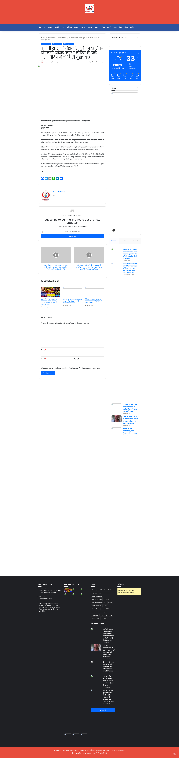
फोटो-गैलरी (96, 753)
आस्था (96, 27)
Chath (110, 602)
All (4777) (103, 710)
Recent (124, 241)
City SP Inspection (97, 605)
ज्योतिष (132, 27)
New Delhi (94, 612)
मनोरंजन (69, 27)
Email (43, 359)
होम (40, 27)
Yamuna (104, 618)
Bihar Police (107, 599)
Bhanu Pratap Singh (97, 596)
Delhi (105, 605)
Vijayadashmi (95, 618)
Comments (135, 241)
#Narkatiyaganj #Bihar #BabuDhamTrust (102, 590)
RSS (111, 615)
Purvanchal (104, 615)
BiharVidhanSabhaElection (99, 602)
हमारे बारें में (78, 753)
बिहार (49, 44)
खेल (63, 27)
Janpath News (48, 62)
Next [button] (136, 161)
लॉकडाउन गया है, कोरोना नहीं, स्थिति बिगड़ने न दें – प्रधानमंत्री (130, 431)
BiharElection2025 (97, 599)
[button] (113, 230)
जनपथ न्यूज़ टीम (87, 753)
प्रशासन (83, 27)
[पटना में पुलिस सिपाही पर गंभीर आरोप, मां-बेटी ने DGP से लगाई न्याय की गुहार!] (68, 595)
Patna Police (95, 615)
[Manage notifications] (174, 753)
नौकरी (109, 27)
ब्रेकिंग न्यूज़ (66, 44)
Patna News (103, 612)
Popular (113, 241)
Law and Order (106, 609)
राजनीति (57, 27)
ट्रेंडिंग (103, 27)
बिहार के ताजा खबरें (57, 44)
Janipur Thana (95, 609)
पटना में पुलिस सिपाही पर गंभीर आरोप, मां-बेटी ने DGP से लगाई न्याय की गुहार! (108, 680)
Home (44, 37)
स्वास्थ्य (90, 27)
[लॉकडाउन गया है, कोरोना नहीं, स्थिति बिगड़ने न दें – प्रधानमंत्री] (117, 497)
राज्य (49, 27)
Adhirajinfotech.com (119, 750)
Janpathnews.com (85, 750)
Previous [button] (113, 161)
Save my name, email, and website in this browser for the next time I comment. (71, 368)
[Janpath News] (89, 8)
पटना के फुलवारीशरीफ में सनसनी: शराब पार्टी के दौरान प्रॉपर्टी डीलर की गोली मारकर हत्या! (72, 301)
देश (44, 27)
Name (43, 350)
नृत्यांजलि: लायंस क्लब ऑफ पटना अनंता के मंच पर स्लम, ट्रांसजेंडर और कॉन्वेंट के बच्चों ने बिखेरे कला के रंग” (49, 301)
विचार (115, 27)
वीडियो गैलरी (103, 753)
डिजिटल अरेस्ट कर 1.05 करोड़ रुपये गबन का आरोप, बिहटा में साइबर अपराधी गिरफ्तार (93, 301)
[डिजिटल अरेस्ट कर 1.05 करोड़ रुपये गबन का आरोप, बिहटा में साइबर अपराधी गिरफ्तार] (94, 292)
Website (77, 359)
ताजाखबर (50, 37)
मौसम (126, 27)
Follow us (120, 584)
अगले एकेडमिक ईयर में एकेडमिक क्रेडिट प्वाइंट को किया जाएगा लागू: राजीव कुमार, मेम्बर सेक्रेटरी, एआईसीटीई (130, 268)
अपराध (76, 27)
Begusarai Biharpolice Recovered (100, 593)
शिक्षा (120, 27)
